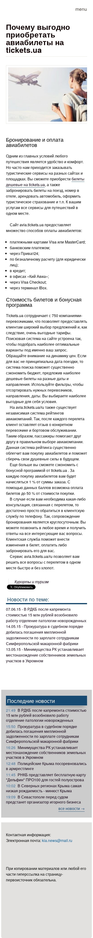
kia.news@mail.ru (57, 840)
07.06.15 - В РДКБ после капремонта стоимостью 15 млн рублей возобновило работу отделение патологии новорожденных (46, 614)
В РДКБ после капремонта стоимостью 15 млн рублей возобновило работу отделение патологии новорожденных (46, 715)
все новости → (71, 808)
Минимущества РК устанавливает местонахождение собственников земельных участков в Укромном (46, 752)
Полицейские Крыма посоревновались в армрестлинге (46, 766)
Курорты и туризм (32, 581)
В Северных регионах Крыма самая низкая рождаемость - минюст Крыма (44, 788)
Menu (81, 8)
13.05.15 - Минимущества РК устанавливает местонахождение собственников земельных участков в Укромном (46, 655)
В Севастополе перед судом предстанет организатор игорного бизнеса (43, 799)
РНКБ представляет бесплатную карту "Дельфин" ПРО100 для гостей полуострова (46, 777)
